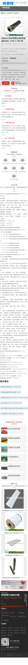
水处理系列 (21, 613)
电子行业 (3, 633)
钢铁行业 (10, 635)
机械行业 (3, 630)
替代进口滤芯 (5, 613)
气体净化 (12, 613)
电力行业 (22, 630)
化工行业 (16, 628)
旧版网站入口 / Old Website (14, 655)
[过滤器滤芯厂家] (8, 3)
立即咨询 (5, 83)
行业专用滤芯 (5, 620)
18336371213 (16, 598)
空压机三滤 (13, 616)
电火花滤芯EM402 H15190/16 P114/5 (11, 403)
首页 (4, 13)
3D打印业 (4, 628)
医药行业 (22, 628)
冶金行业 (10, 628)
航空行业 (22, 633)
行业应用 (9, 13)
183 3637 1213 (20, 83)
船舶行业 (3, 635)
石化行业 (15, 13)
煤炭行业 (16, 630)
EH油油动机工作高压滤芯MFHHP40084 (12, 413)
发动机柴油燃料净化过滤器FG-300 (10, 392)
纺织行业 (16, 633)
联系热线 (17, 82)
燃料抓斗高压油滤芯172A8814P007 (11, 387)
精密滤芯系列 (22, 616)
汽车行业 (10, 630)
